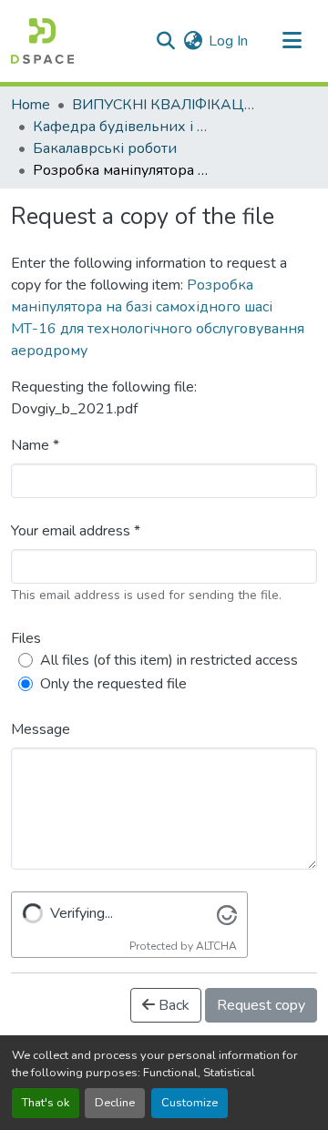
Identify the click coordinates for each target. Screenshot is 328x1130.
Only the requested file (113, 684)
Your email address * (75, 531)
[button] (42, 41)
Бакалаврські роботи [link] (105, 148)
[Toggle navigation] (291, 41)
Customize (189, 1102)
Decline (115, 1102)
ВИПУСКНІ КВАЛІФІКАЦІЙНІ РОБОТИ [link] (163, 105)
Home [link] (30, 105)
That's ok (45, 1102)
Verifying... (81, 913)
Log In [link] (228, 41)
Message (40, 729)
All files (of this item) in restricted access (169, 660)
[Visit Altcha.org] (227, 913)
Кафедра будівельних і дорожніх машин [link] (124, 127)
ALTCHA (216, 946)
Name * (35, 445)
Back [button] (172, 1005)
